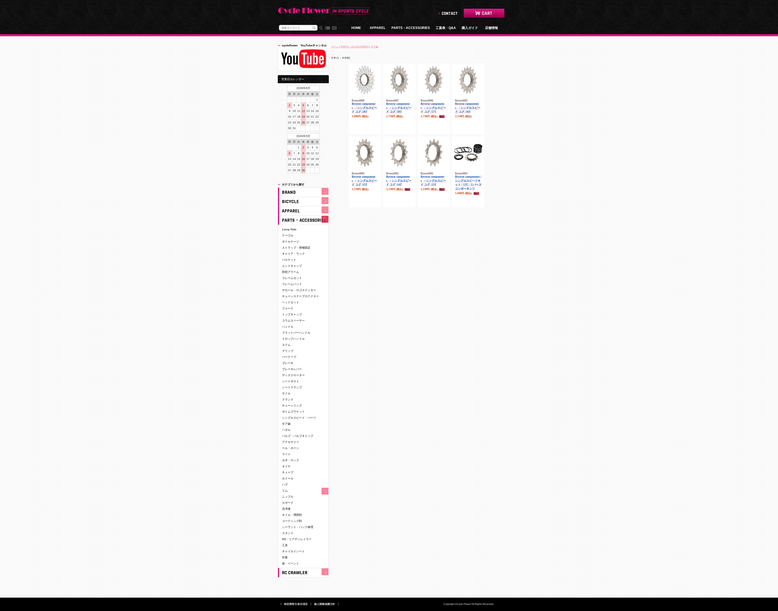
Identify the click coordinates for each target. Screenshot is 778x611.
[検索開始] (314, 28)
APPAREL (378, 28)
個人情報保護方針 (324, 604)
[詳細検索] (320, 28)
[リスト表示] (327, 28)
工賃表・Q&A (446, 28)
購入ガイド (470, 28)
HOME (356, 28)
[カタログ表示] (334, 28)
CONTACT (450, 13)
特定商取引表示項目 (296, 604)
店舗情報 (491, 28)
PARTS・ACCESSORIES (410, 28)
